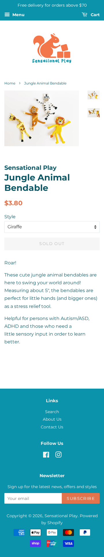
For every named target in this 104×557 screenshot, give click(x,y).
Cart (95, 14)
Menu (18, 14)
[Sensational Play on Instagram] (58, 455)
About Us (52, 419)
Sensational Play (61, 515)
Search (52, 411)
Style (10, 216)
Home (9, 83)
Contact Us (52, 427)
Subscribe (81, 498)
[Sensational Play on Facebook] (46, 455)
